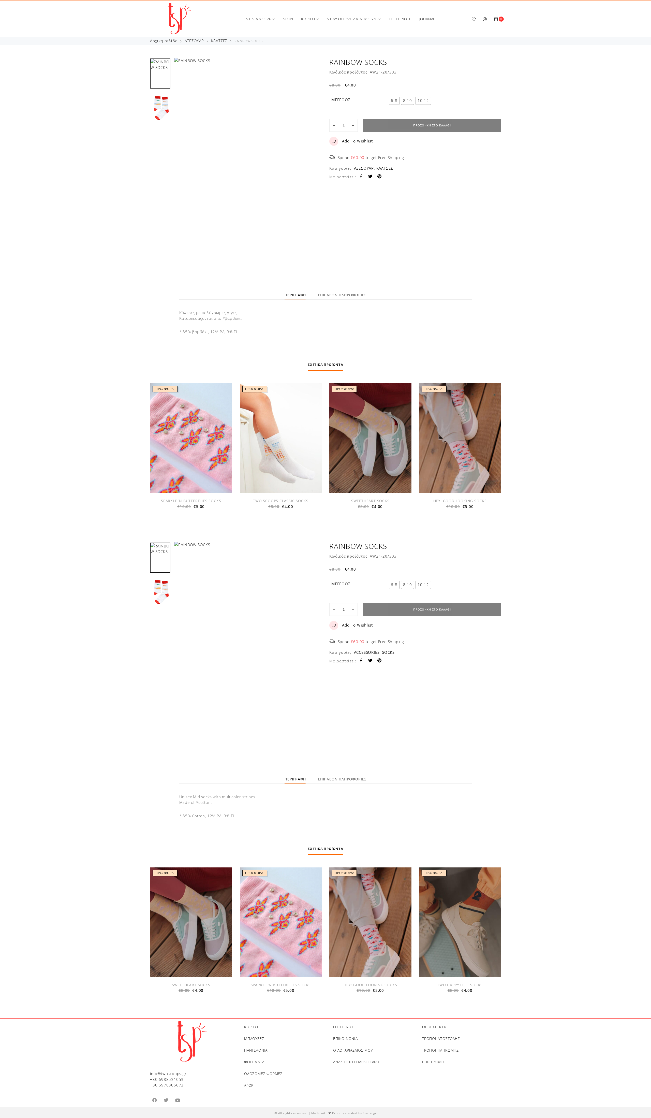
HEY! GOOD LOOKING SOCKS (460, 500)
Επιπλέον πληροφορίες (342, 295)
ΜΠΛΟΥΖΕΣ (254, 1038)
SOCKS (388, 652)
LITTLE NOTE (400, 19)
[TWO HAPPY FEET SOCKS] (460, 922)
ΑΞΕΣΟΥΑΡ (194, 40)
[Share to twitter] (370, 177)
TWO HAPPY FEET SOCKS (460, 984)
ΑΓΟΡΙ (288, 19)
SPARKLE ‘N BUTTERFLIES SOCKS (191, 500)
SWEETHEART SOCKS (370, 500)
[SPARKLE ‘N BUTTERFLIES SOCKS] (191, 438)
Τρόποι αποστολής (441, 1038)
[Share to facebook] (361, 177)
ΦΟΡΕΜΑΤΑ (254, 1061)
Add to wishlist (357, 140)
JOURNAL (427, 19)
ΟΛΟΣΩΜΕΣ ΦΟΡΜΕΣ (263, 1073)
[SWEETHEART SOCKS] (370, 438)
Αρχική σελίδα (163, 40)
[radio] (394, 101)
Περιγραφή (295, 295)
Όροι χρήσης (434, 1026)
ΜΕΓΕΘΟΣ (341, 99)
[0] (496, 19)
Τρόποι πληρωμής (440, 1050)
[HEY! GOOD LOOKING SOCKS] (460, 438)
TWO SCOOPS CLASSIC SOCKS (280, 500)
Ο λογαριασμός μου (353, 1050)
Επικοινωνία (345, 1038)
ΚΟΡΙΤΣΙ (308, 19)
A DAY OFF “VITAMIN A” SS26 (352, 19)
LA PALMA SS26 (257, 19)
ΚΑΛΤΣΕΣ (219, 40)
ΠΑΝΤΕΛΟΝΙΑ (256, 1050)
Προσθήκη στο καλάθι (432, 125)
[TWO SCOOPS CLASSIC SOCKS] (281, 438)
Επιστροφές (433, 1061)
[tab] (295, 295)
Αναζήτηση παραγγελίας (356, 1061)
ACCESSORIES (367, 652)
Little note (344, 1026)
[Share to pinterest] (379, 177)
